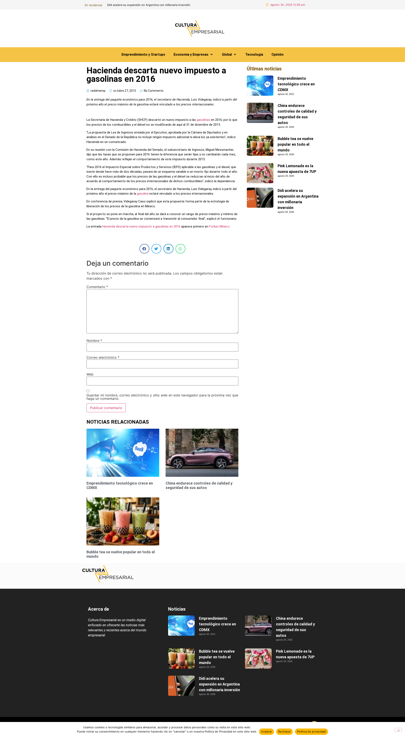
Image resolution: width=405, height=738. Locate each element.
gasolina (142, 193)
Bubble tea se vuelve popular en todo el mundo (295, 144)
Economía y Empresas (191, 55)
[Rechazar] (398, 730)
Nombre (94, 340)
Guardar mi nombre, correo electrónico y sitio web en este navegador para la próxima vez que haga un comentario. (162, 396)
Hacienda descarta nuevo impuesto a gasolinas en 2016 (141, 226)
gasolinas (203, 120)
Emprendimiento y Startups (143, 55)
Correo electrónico (102, 357)
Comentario (97, 286)
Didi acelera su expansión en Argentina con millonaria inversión (219, 684)
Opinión (277, 55)
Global (227, 55)
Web (89, 374)
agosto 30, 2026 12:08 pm (287, 4)
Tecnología (254, 55)
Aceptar (266, 731)
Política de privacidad (311, 731)
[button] (144, 248)
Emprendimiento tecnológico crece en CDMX (296, 84)
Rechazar (284, 731)
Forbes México (219, 226)
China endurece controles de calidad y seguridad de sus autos (182, 5)
